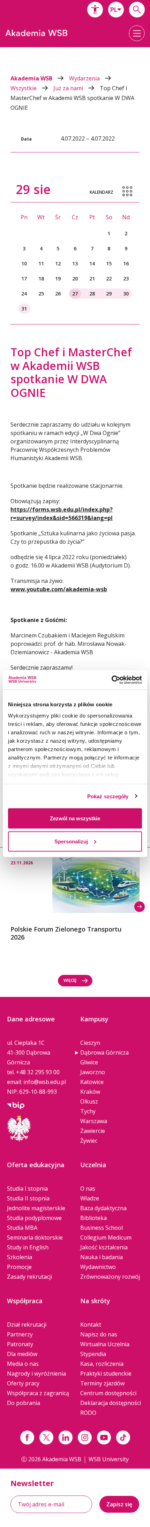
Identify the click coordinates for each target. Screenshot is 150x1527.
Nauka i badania (101, 1257)
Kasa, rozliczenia (101, 1364)
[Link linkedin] (66, 1437)
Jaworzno (92, 1072)
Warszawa (93, 1121)
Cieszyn (90, 1043)
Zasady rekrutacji (29, 1276)
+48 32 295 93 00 (38, 1072)
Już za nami (68, 88)
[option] (75, 895)
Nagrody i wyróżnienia (36, 1373)
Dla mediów (22, 1354)
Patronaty (20, 1344)
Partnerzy (20, 1334)
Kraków (90, 1092)
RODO (88, 1413)
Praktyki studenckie (106, 1373)
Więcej (69, 980)
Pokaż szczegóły (108, 796)
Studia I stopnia (27, 1188)
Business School (101, 1228)
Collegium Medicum (106, 1237)
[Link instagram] (85, 1437)
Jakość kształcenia (104, 1247)
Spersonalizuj (71, 841)
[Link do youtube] (104, 1437)
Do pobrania (23, 1403)
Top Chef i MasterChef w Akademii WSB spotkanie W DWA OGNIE (72, 98)
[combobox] (116, 9)
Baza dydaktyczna (103, 1208)
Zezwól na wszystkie (75, 818)
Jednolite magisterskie (36, 1208)
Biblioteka (93, 1218)
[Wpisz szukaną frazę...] (137, 9)
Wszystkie (24, 88)
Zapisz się (119, 1504)
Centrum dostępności (108, 1393)
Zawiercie (92, 1131)
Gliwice (89, 1062)
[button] (95, 9)
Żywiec (88, 1140)
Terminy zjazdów (102, 1383)
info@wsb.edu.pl (44, 1082)
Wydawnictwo (98, 1267)
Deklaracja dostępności (110, 1403)
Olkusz (89, 1101)
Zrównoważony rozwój (110, 1276)
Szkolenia (19, 1257)
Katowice (92, 1082)
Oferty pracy (23, 1383)
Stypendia (93, 1354)
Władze (89, 1198)
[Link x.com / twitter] (46, 1437)
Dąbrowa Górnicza (104, 1052)
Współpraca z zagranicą (38, 1393)
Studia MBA (22, 1228)
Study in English (27, 1247)
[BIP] (15, 1105)
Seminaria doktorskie (35, 1237)
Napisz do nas (98, 1334)
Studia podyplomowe (34, 1218)
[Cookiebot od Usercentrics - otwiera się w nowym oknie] (111, 679)
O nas (87, 1188)
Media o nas (23, 1364)
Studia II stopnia (28, 1198)
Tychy (88, 1111)
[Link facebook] (27, 1437)
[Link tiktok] (123, 1437)
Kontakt (90, 1324)
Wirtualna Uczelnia (104, 1344)
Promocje (19, 1267)
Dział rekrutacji (26, 1324)
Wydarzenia (85, 78)
